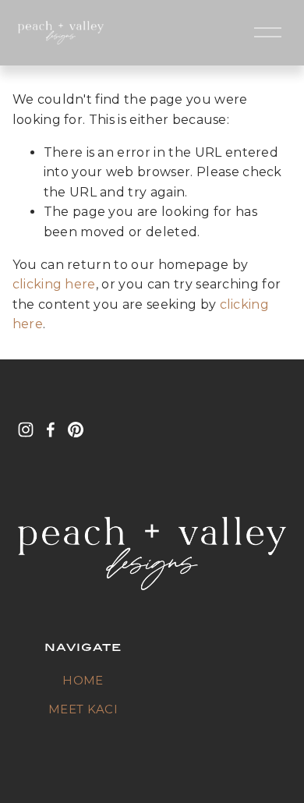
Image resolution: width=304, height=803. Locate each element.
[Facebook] (50, 429)
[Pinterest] (75, 429)
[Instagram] (26, 429)
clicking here (54, 284)
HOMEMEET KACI (83, 695)
